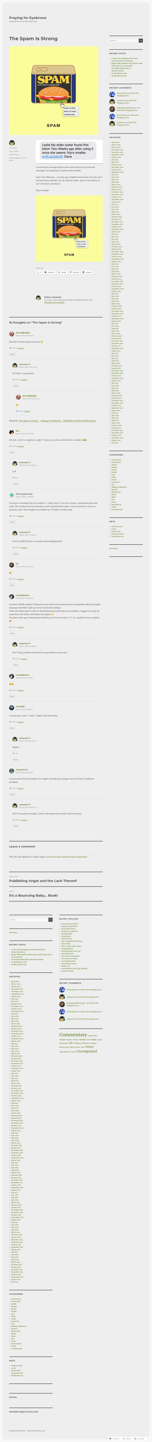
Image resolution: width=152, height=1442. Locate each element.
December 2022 (17, 1031)
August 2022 (16, 1041)
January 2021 (16, 1088)
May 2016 (14, 1227)
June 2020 (15, 1106)
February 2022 (16, 1056)
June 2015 (15, 1255)
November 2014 (17, 1272)
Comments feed (17, 1373)
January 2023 (16, 1029)
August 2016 (16, 1220)
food (13, 1314)
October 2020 (16, 1096)
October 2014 (16, 1275)
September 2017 (17, 1188)
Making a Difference (18, 1326)
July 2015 (14, 1252)
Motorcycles (16, 1331)
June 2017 (15, 1195)
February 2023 (16, 1026)
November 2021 (17, 1063)
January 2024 (16, 1004)
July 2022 (14, 1044)
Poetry (13, 1341)
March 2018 (15, 1173)
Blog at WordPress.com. (36, 1431)
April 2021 (15, 1081)
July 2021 (14, 1073)
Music (13, 1336)
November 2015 (17, 1242)
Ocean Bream (72, 990)
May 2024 (15, 1001)
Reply (12, 354)
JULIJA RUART (66, 934)
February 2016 (16, 1235)
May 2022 (15, 1049)
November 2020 (17, 1093)
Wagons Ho (65, 966)
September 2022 (17, 1039)
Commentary (14, 154)
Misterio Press (66, 939)
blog (11, 158)
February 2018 (16, 1175)
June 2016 (15, 1225)
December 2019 (17, 1121)
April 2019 (15, 1140)
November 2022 (17, 1034)
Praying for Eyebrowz (27, 18)
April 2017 (15, 1200)
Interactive (15, 1321)
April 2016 (15, 1230)
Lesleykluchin (22, 595)
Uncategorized (16, 1349)
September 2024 (17, 994)
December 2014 (17, 1270)
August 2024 (16, 996)
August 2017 (15, 1190)
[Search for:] (28, 920)
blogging (17, 158)
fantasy (14, 1306)
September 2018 (17, 1158)
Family (13, 1304)
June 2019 (15, 1135)
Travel (13, 1346)
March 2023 (15, 1024)
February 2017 (16, 1205)
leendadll (20, 706)
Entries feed (15, 1371)
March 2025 (15, 987)
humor (24, 158)
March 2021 (15, 1083)
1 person (24, 379)
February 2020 (16, 1116)
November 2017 (17, 1183)
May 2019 (14, 1138)
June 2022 (15, 1046)
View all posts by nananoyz (54, 302)
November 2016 (17, 1212)
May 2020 (15, 1108)
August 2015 (15, 1250)
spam (11, 160)
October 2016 (16, 1215)
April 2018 (15, 1170)
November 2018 (17, 1153)
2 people (21, 348)
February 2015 (16, 1265)
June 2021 (15, 1076)
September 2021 (17, 1068)
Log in (13, 1368)
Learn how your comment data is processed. (66, 857)
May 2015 (14, 1257)
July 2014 (14, 1282)
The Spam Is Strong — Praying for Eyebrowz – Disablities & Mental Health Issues (57, 421)
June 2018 (15, 1165)
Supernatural (16, 1344)
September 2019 (17, 1128)
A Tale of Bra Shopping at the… (90, 990)
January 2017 (16, 1207)
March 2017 (15, 1203)
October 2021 (16, 1066)
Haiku (13, 1316)
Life (12, 1324)
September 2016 (17, 1217)
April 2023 (15, 1021)
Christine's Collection (69, 931)
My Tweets (13, 933)
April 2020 (15, 1111)
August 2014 (15, 1279)
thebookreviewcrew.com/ (71, 951)
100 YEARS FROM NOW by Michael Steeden (27, 960)
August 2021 (15, 1071)
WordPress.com (17, 1376)
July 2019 (14, 1133)
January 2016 (16, 1237)
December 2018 (17, 1150)
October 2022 (16, 1036)
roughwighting (67, 949)
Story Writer (66, 944)
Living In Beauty (67, 971)
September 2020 (17, 1098)
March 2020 (15, 1113)
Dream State (15, 1301)
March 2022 (15, 1054)
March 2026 (15, 984)
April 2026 (15, 982)
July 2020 (14, 1103)
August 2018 (15, 1160)
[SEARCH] (50, 920)
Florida (14, 1311)
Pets (12, 1339)
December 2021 (17, 1061)
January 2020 (16, 1118)
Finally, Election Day (18, 965)
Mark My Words (67, 954)
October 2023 (16, 1009)
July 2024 (14, 999)
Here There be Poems (69, 959)
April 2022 (15, 1051)
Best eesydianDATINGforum (72, 941)
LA (17, 564)
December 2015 (17, 1240)
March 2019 (15, 1143)
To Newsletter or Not (19, 962)
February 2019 (16, 1145)
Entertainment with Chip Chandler (74, 969)
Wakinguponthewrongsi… (76, 1003)
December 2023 (17, 1006)
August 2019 (16, 1131)
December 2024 (17, 989)
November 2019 (17, 1123)
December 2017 (17, 1180)
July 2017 (14, 1193)
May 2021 (14, 1078)
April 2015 (15, 1260)
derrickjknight (23, 333)
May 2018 (14, 1168)
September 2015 (17, 1247)
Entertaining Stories (69, 964)
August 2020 (16, 1101)
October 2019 (16, 1126)
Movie (13, 1334)
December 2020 (17, 1091)
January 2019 (16, 1148)
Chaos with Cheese (68, 929)
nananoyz (13, 148)
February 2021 (16, 1086)
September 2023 (17, 1011)
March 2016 (15, 1232)
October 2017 (16, 1185)
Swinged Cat (22, 769)
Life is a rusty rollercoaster (71, 946)
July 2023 (14, 1014)
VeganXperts (66, 936)
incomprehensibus (68, 961)
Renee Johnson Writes (69, 924)
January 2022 (16, 1059)
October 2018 (16, 1155)
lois (17, 431)
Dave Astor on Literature (70, 956)
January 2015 (16, 1267)
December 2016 (17, 1210)
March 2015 (15, 1262)
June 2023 (15, 1016)
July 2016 (14, 1222)
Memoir (14, 1329)
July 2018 (14, 1163)
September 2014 (17, 1277)
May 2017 (14, 1198)
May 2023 (14, 1019)
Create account (16, 1366)
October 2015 (16, 1245)
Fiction (14, 1309)
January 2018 (16, 1178)
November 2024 (17, 991)
